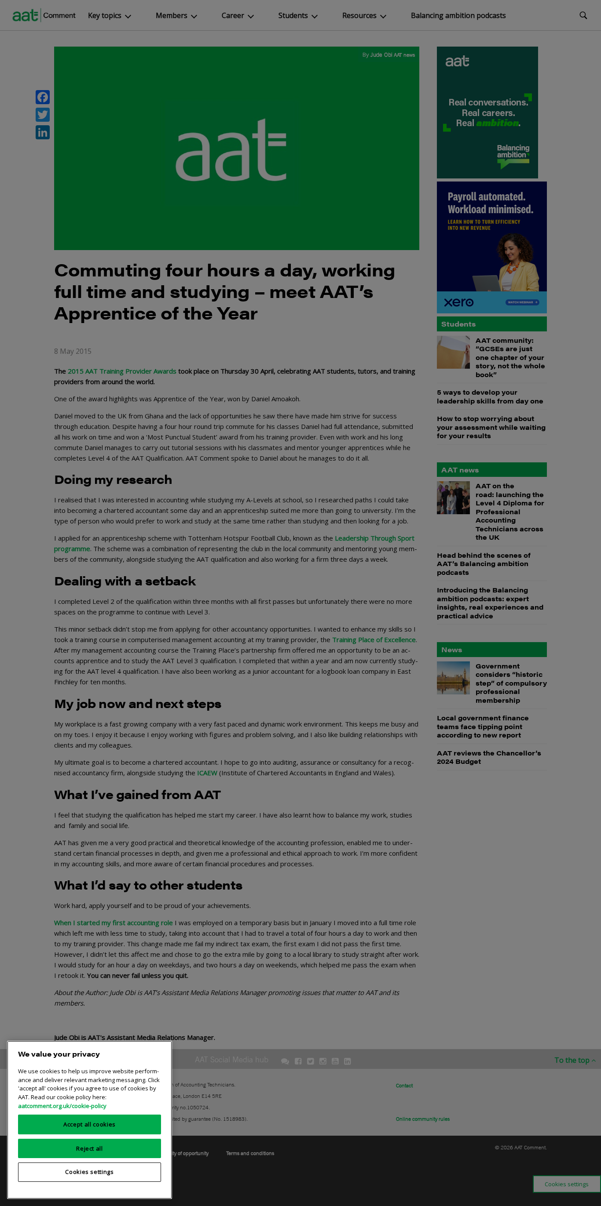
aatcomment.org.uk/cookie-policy (62, 1105)
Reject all (89, 1148)
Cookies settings (89, 1172)
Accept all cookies (89, 1124)
